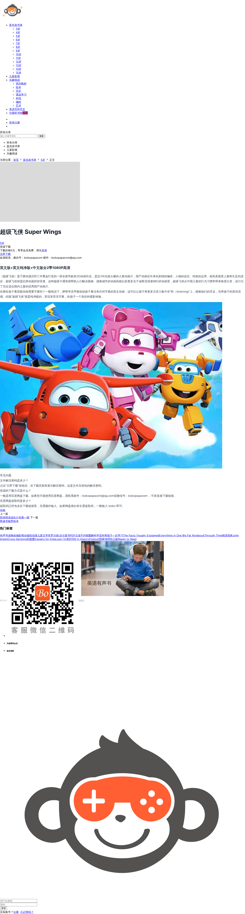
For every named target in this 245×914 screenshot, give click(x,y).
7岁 (18, 43)
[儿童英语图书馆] (12, 19)
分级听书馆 (18, 112)
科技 (18, 98)
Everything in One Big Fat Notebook (181, 535)
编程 (18, 102)
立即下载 (5, 254)
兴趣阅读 (14, 80)
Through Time (213, 535)
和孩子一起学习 (113, 535)
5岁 (18, 36)
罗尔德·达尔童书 (60, 535)
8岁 (18, 47)
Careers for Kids (45, 539)
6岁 (18, 39)
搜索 (41, 136)
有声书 (4, 535)
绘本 (18, 87)
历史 (18, 91)
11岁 (18, 58)
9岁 (18, 50)
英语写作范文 (17, 109)
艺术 (18, 105)
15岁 (18, 72)
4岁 (18, 32)
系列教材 (21, 83)
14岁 (18, 69)
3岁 (18, 28)
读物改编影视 (16, 535)
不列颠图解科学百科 (92, 535)
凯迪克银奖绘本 (9, 521)
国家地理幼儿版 (108, 539)
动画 (2, 510)
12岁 (18, 61)
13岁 (18, 65)
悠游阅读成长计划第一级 (14, 517)
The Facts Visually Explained (141, 535)
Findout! (94, 539)
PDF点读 (75, 535)
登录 (44, 250)
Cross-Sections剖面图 (21, 539)
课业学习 (21, 94)
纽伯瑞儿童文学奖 (40, 535)
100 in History (80, 539)
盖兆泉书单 (15, 25)
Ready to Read (127, 539)
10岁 (18, 54)
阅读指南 (227, 535)
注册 (16, 912)
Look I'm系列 (64, 539)
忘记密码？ (27, 912)
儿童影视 (14, 76)
